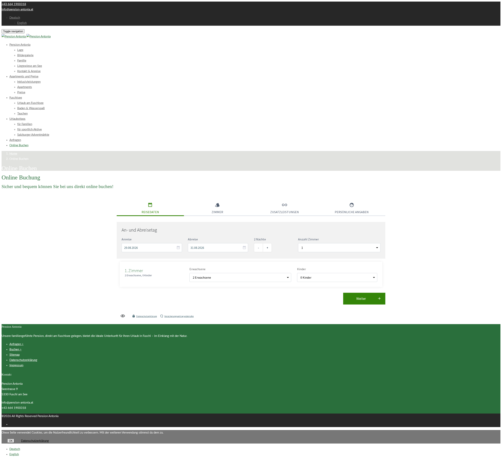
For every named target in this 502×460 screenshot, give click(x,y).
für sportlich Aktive (29, 129)
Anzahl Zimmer (308, 239)
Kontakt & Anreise (29, 71)
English (22, 23)
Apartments (24, 87)
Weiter (361, 298)
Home (13, 153)
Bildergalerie (25, 55)
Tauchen (22, 113)
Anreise (127, 239)
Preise (21, 92)
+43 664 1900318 (14, 4)
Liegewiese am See (29, 66)
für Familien (24, 124)
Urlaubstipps (17, 118)
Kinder (301, 269)
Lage (20, 50)
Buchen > (15, 349)
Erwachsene (197, 269)
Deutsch (14, 17)
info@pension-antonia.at (17, 9)
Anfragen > (16, 344)
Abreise (193, 239)
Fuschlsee (15, 97)
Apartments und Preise (23, 76)
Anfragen (15, 140)
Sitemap (14, 354)
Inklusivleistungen (29, 81)
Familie (21, 60)
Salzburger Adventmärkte (33, 134)
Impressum (16, 365)
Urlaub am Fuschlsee (30, 103)
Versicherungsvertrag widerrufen (179, 316)
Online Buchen (18, 145)
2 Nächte (260, 239)
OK (11, 440)
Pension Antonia (19, 44)
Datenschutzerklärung (146, 316)
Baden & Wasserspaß (31, 108)
